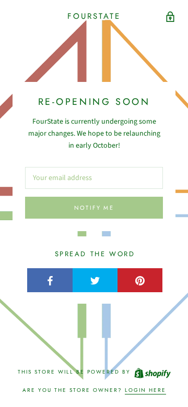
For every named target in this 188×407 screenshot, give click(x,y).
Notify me (94, 208)
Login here (145, 390)
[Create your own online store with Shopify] (152, 372)
